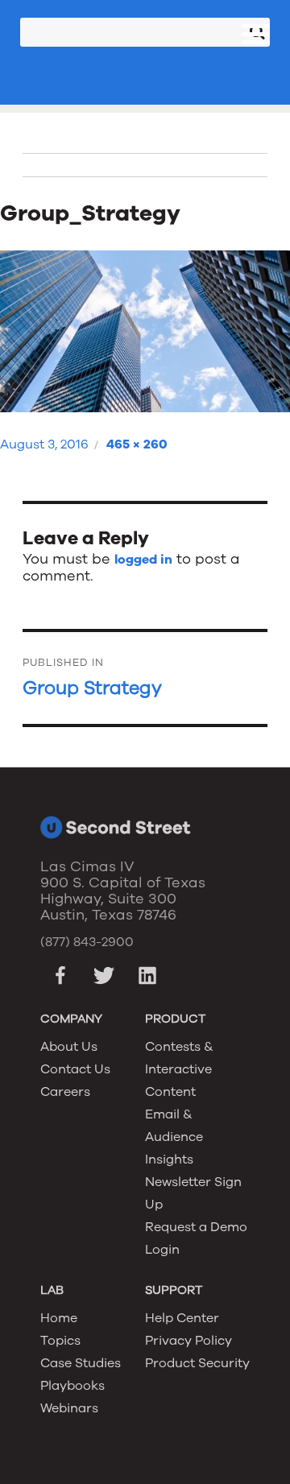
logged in (143, 559)
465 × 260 (137, 444)
